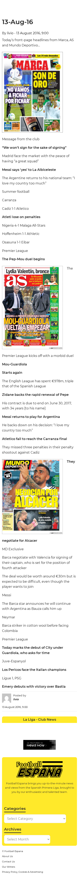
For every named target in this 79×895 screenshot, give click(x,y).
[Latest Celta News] (36, 726)
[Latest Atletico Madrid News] (21, 726)
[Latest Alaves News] (6, 726)
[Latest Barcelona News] (28, 726)
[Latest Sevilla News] (58, 733)
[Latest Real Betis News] (28, 733)
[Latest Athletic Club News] (13, 726)
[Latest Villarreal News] (73, 733)
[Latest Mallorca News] (6, 733)
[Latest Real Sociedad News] (50, 733)
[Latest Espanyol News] (50, 726)
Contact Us (8, 861)
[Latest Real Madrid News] (36, 733)
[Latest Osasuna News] (13, 733)
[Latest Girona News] (65, 726)
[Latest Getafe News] (58, 726)
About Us (7, 856)
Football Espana (13, 851)
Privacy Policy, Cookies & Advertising (22, 871)
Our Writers (8, 866)
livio (10, 33)
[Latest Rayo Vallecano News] (21, 733)
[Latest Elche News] (43, 726)
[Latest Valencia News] (65, 733)
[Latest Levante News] (73, 726)
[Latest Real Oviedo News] (43, 733)
